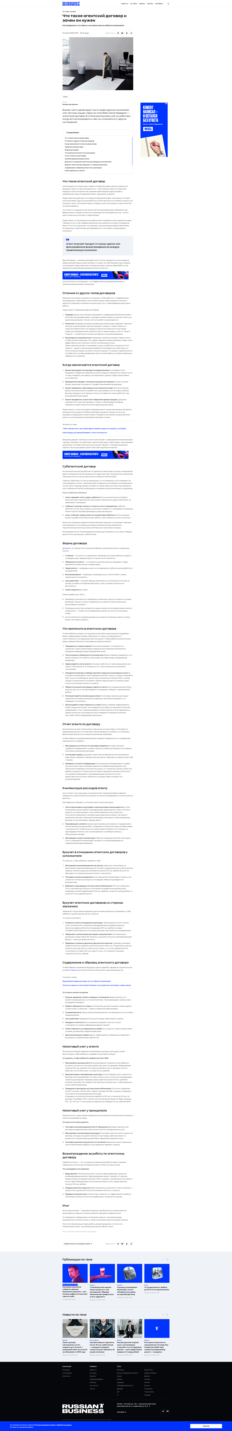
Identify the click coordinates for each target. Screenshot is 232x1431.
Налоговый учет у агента (75, 170)
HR (118, 1392)
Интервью (159, 3)
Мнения (142, 3)
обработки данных (64, 1425)
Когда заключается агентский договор (81, 144)
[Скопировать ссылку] (131, 33)
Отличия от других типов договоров (79, 141)
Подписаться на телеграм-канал (77, 1244)
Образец (74, 970)
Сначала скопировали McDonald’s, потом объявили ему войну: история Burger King (127, 1291)
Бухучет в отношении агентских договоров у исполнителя (88, 162)
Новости (124, 3)
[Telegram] (163, 1411)
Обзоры (150, 3)
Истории (133, 3)
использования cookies (46, 1425)
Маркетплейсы (150, 1373)
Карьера (120, 1382)
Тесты (92, 1389)
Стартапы (148, 1389)
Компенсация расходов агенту (77, 159)
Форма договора (72, 150)
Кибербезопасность (125, 1385)
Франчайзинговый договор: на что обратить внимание (87, 981)
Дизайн (120, 1389)
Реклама (120, 1370)
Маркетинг (148, 1370)
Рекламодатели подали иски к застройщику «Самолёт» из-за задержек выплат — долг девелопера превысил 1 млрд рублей (129, 1347)
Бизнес (73, 11)
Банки (119, 1376)
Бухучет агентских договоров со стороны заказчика (86, 165)
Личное (147, 1379)
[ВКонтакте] (168, 1411)
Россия (147, 1385)
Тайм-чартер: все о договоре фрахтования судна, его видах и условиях (94, 428)
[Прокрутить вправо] (167, 1259)
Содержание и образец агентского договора (83, 168)
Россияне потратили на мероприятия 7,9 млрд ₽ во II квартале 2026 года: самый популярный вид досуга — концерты (156, 1347)
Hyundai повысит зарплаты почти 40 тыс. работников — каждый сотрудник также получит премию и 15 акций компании (102, 1347)
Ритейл (147, 1382)
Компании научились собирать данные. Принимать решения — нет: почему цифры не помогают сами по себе (75, 1291)
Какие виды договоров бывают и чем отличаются (85, 432)
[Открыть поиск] (168, 4)
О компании (67, 1373)
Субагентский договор (74, 147)
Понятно (206, 1426)
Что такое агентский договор (77, 138)
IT (117, 1395)
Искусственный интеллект (127, 1373)
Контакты (66, 1376)
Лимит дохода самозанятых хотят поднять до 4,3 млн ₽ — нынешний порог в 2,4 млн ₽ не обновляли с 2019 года (75, 1347)
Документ (67, 548)
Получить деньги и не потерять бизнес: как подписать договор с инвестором (97, 985)
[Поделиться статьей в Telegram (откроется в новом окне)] (118, 33)
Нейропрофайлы (96, 1379)
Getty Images (91, 1231)
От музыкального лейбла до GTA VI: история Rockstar (156, 1289)
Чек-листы (94, 1385)
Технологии (149, 1392)
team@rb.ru (121, 1412)
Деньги (147, 1376)
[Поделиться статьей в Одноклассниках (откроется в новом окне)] (127, 33)
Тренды (147, 1395)
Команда (66, 1370)
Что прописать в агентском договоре (80, 153)
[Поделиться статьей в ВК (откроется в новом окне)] (122, 33)
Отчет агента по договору (75, 156)
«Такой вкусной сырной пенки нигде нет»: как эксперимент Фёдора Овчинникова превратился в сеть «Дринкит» (102, 1292)
